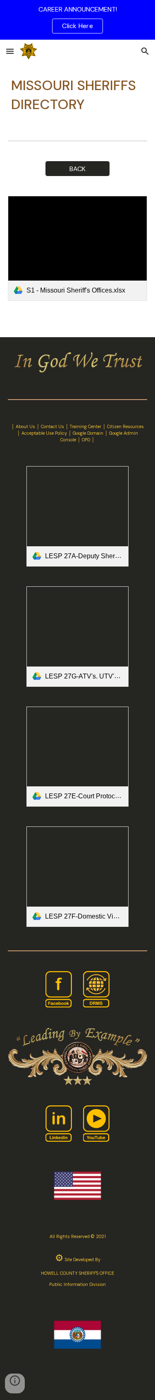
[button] (10, 51)
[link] (78, 248)
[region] (77, 20)
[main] (78, 95)
